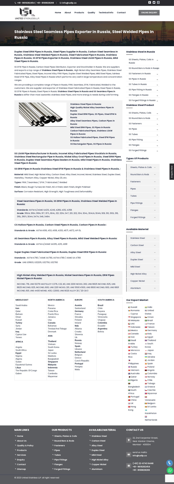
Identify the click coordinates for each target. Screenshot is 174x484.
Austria (78, 305)
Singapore (53, 362)
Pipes (133, 188)
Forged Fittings (137, 217)
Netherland (80, 352)
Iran (17, 308)
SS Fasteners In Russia (140, 73)
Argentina (102, 329)
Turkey (19, 323)
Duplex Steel (136, 259)
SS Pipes (133, 128)
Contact (121, 12)
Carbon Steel (137, 245)
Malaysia (52, 365)
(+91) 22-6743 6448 (143, 463)
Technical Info (106, 12)
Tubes (133, 195)
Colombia (102, 323)
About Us (21, 440)
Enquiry (21, 459)
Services (21, 455)
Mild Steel (135, 266)
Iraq (17, 332)
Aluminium (135, 288)
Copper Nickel (137, 281)
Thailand (52, 341)
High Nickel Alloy (138, 273)
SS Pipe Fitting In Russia (140, 89)
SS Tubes (133, 134)
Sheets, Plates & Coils (141, 167)
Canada (51, 323)
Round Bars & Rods (139, 174)
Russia (78, 340)
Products (79, 12)
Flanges (134, 210)
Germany (79, 311)
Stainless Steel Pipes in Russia (57, 70)
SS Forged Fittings (137, 150)
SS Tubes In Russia (138, 84)
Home (58, 12)
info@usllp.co (69, 2)
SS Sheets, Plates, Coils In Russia (141, 61)
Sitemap (21, 469)
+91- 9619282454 (26, 2)
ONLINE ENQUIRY (149, 12)
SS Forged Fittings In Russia (142, 100)
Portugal (79, 364)
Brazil (100, 305)
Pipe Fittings (136, 203)
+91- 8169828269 (45, 2)
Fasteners (135, 181)
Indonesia (52, 368)
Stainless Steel (137, 238)
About (68, 12)
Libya (18, 368)
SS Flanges (134, 145)
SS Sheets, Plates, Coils (140, 112)
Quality (91, 12)
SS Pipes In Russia (137, 78)
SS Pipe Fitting (136, 139)
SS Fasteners (135, 123)
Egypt (18, 353)
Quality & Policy (25, 445)
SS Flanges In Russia (138, 95)
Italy (77, 326)
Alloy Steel (135, 252)
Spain (77, 346)
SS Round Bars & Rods (139, 118)
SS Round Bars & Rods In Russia (144, 68)
